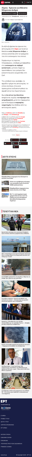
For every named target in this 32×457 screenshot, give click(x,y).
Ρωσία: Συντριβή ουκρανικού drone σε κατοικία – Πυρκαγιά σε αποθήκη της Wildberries (16, 345)
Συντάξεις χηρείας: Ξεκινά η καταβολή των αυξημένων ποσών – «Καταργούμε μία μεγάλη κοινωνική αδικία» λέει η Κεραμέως (15, 300)
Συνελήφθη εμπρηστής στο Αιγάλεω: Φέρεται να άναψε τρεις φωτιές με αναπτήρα (16, 277)
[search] (22, 2)
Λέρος (17, 135)
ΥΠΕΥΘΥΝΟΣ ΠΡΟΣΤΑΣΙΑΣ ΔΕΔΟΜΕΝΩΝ (11, 443)
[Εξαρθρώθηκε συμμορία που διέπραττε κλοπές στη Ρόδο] (16, 167)
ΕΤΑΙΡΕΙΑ (3, 415)
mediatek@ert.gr (5, 404)
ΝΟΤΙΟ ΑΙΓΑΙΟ (22, 13)
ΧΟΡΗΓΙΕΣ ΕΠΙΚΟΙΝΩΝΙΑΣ (7, 425)
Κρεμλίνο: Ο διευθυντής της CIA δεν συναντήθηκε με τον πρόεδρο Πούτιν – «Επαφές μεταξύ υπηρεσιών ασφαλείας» (16, 323)
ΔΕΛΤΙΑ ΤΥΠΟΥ (5, 421)
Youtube (22, 121)
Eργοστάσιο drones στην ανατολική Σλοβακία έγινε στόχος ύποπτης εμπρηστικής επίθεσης (15, 232)
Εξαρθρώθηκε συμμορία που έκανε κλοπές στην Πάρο (19, 189)
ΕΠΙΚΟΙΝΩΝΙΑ (4, 440)
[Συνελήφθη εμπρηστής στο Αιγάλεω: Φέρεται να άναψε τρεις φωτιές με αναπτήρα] (16, 267)
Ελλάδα (20, 113)
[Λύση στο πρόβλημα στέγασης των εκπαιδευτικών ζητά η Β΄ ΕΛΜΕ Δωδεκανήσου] (5, 183)
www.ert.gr (4, 455)
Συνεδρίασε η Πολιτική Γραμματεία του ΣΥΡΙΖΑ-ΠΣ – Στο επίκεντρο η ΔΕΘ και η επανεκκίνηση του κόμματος (15, 392)
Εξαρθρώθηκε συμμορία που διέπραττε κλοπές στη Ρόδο (15, 177)
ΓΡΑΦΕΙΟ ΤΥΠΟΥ (5, 418)
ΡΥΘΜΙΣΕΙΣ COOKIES (6, 446)
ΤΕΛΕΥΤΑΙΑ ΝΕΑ (10, 211)
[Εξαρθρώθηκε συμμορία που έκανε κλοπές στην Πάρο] (5, 189)
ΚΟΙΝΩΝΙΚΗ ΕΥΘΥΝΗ (6, 437)
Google (23, 117)
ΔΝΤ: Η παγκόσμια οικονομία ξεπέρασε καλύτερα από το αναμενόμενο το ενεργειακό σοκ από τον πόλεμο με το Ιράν (16, 255)
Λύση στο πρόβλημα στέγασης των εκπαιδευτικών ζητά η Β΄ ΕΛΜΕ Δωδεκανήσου (20, 183)
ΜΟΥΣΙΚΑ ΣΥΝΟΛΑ (5, 434)
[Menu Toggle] (13, 2)
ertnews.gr (15, 127)
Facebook (20, 118)
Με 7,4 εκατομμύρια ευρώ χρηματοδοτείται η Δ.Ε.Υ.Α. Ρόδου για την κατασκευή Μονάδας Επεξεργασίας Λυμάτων (18, 197)
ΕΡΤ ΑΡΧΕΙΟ (4, 428)
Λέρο (16, 49)
